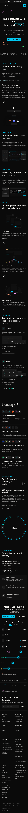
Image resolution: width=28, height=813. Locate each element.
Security (18, 803)
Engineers (4, 80)
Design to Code (19, 728)
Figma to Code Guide (20, 768)
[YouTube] (2, 810)
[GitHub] (4, 810)
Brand (3, 735)
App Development (19, 742)
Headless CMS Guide (20, 770)
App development (7, 266)
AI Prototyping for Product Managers (6, 746)
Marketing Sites (19, 749)
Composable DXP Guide (19, 777)
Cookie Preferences (6, 808)
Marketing (25, 80)
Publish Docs (18, 721)
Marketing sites (6, 300)
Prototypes (18, 744)
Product (18, 80)
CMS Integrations (6, 787)
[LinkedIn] (9, 810)
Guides (3, 775)
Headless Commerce (20, 761)
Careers (3, 730)
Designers (11, 80)
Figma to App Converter (5, 753)
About (3, 728)
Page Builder (18, 733)
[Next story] (24, 483)
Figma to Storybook (7, 749)
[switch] (10, 625)
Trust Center (16, 805)
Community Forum (6, 780)
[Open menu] (24, 5)
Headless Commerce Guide (20, 773)
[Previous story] (21, 483)
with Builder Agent (18, 624)
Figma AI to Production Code (6, 742)
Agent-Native (5, 797)
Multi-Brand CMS (19, 759)
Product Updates (6, 721)
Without (6, 624)
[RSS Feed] (12, 810)
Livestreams (5, 772)
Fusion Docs (18, 719)
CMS (16, 730)
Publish (9, 362)
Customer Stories (6, 777)
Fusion (8, 328)
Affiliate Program (5, 785)
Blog (3, 770)
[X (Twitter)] (7, 810)
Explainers (4, 792)
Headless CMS (19, 756)
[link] (14, 94)
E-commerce (18, 751)
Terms (10, 805)
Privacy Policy (19, 702)
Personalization (19, 754)
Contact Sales (5, 733)
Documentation (19, 716)
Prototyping (5, 231)
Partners (4, 782)
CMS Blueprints (5, 790)
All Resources (5, 768)
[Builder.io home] (6, 5)
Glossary (4, 794)
